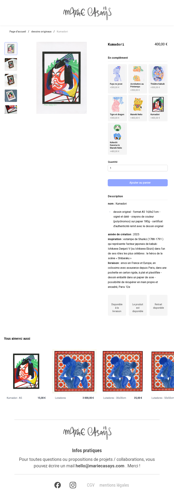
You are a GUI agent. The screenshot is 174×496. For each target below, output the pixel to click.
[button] (61, 78)
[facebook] (57, 485)
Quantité (112, 162)
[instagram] (73, 485)
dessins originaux (41, 31)
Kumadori (62, 31)
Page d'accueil (18, 31)
